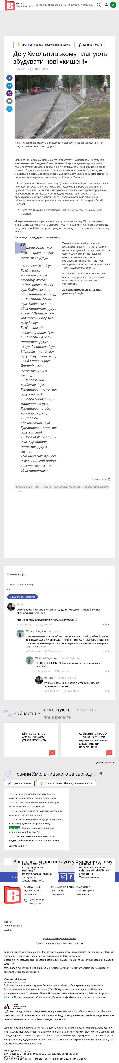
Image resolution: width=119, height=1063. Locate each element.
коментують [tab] (57, 710)
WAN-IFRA (9, 963)
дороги (47, 486)
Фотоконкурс (88, 4)
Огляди (7, 929)
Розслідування (71, 4)
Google (79, 293)
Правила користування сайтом (59, 938)
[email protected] (14, 1056)
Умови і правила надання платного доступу (59, 942)
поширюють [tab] (57, 717)
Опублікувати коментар (22, 596)
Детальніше (30, 894)
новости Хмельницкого (96, 486)
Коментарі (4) (101, 479)
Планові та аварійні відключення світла (46, 44)
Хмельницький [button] (23, 6)
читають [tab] (86, 710)
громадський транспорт (67, 486)
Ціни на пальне (92, 44)
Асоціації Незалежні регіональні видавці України (51, 959)
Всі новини (41, 4)
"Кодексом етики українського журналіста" (64, 951)
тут (79, 955)
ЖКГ (37, 486)
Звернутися (57, 894)
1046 (46, 69)
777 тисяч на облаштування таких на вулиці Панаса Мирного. (61, 175)
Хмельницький (24, 486)
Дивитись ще (105, 762)
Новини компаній (13, 925)
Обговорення (55, 4)
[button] (100, 774)
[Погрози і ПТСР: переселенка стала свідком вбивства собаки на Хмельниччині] (88, 853)
